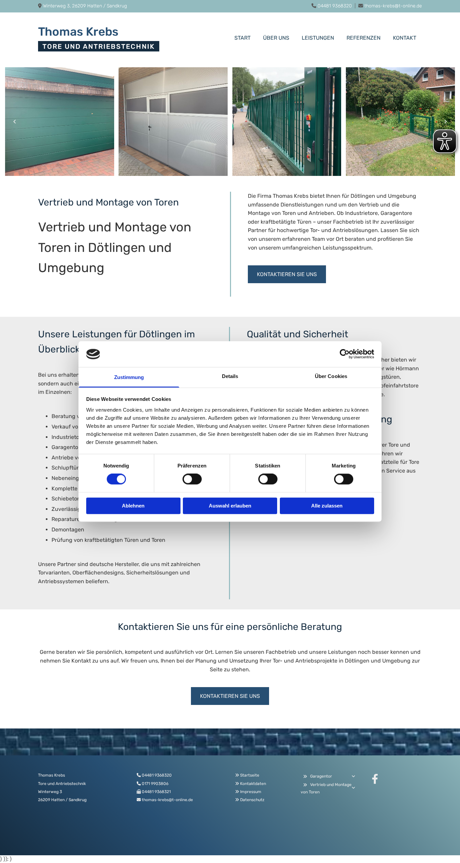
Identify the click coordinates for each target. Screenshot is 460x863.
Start (242, 38)
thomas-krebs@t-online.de (393, 6)
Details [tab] (230, 376)
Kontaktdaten (253, 783)
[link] (305, 776)
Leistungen (318, 38)
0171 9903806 (155, 783)
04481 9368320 (335, 6)
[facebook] (375, 779)
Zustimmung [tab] (129, 377)
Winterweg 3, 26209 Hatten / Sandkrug (85, 6)
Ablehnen (133, 506)
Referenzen (364, 38)
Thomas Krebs (78, 32)
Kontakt (404, 38)
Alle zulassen (326, 506)
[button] (287, 274)
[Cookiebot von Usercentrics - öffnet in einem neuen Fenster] (344, 354)
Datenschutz (252, 799)
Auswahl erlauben (230, 506)
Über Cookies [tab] (331, 376)
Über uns (276, 38)
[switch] (192, 479)
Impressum (250, 791)
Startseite (249, 775)
